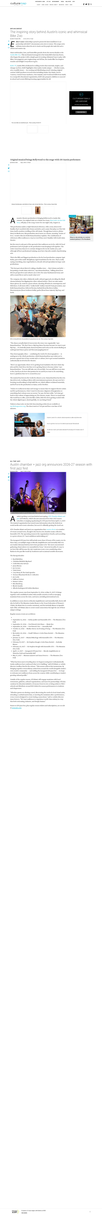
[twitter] (86, 4)
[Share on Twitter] (9, 44)
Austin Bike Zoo (15, 55)
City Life (48, 1)
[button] (26, 210)
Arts (74, 1)
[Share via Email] (9, 48)
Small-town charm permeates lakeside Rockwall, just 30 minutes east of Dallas (65, 431)
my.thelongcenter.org (17, 406)
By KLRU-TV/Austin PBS (15, 38)
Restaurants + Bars (40, 1)
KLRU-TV (13, 66)
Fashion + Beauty (54, 4)
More (71, 4)
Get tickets (24, 1212)
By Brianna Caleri (14, 162)
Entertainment (55, 1)
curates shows (51, 529)
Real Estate (68, 1)
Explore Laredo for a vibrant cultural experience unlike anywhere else (64, 417)
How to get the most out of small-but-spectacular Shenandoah (63, 423)
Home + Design (45, 4)
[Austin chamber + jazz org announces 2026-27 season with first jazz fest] (38, 493)
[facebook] (84, 4)
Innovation (61, 4)
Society (38, 4)
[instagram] (88, 4)
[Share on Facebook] (9, 41)
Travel (62, 1)
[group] (32, 129)
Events (67, 4)
